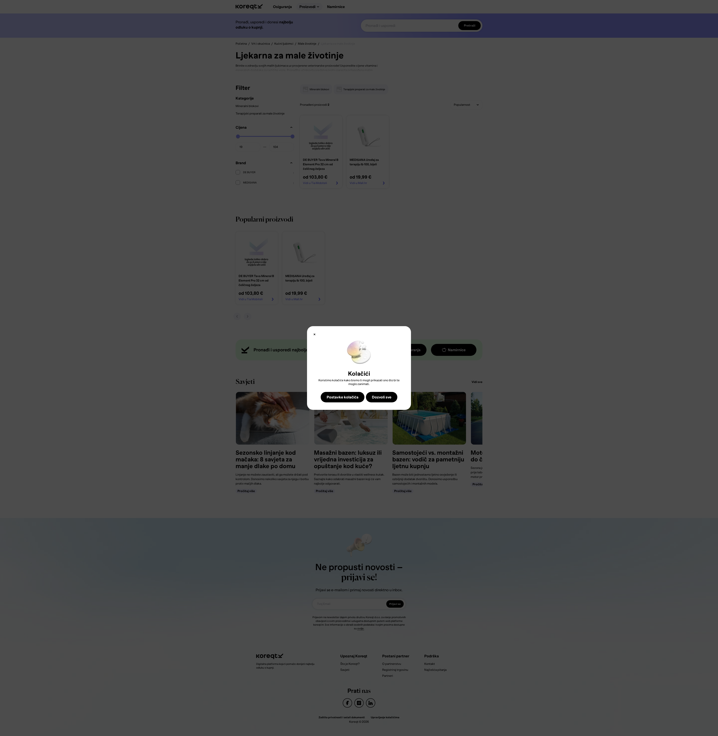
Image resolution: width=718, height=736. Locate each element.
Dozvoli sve (381, 397)
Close (314, 334)
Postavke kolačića (342, 397)
